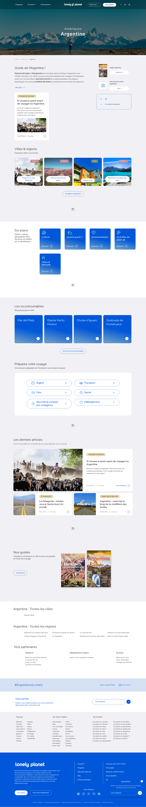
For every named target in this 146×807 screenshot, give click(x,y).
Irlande (18, 741)
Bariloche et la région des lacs (117, 179)
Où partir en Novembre (122, 724)
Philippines (31, 731)
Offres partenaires (84, 780)
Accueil (17, 59)
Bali (53, 724)
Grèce (18, 738)
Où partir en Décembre (122, 726)
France (18, 736)
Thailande (31, 738)
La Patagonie (57, 636)
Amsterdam (56, 722)
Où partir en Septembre (102, 741)
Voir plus (18, 87)
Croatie (19, 724)
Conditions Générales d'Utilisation (71, 802)
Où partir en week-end (121, 729)
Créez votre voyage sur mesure (81, 657)
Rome (67, 729)
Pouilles (68, 724)
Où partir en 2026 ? (120, 738)
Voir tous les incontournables (73, 351)
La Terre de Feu (86, 633)
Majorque (56, 738)
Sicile (67, 734)
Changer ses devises (124, 662)
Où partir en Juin (99, 734)
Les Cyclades (57, 726)
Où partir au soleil (120, 734)
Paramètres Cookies (107, 802)
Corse (54, 729)
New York (56, 746)
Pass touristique (122, 660)
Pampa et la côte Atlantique (28, 179)
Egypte (19, 734)
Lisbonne (55, 731)
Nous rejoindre (111, 776)
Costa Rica (20, 729)
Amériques (73, 29)
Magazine (80, 768)
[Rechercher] (121, 4)
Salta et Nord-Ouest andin (58, 179)
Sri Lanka (30, 736)
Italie (29, 724)
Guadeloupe (57, 736)
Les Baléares (70, 738)
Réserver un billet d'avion (115, 772)
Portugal (30, 734)
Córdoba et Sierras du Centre (63, 633)
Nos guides (109, 5)
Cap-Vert (19, 726)
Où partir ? (81, 764)
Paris (67, 722)
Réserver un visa (122, 657)
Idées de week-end (84, 772)
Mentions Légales (38, 802)
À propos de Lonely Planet (116, 764)
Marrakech (56, 743)
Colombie (20, 731)
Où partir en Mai (99, 731)
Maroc (29, 729)
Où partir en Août (99, 738)
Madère (68, 743)
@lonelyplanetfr (126, 685)
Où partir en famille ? (121, 736)
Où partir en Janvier (100, 722)
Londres (55, 734)
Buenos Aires (87, 180)
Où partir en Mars (99, 726)
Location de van (31, 660)
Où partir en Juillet (100, 736)
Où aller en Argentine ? (73, 194)
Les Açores (69, 736)
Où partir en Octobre (121, 722)
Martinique (56, 741)
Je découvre (20, 573)
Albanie (19, 722)
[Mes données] (129, 4)
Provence (69, 726)
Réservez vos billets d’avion (36, 657)
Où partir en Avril (99, 729)
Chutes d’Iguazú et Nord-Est (35, 636)
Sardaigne (69, 731)
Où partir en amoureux (121, 731)
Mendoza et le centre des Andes (92, 636)
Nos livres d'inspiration (41, 793)
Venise (67, 741)
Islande (30, 722)
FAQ (79, 776)
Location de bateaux (33, 665)
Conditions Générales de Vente (91, 802)
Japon (29, 726)
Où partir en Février (100, 724)
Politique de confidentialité (52, 802)
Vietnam (68, 746)
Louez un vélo (30, 662)
